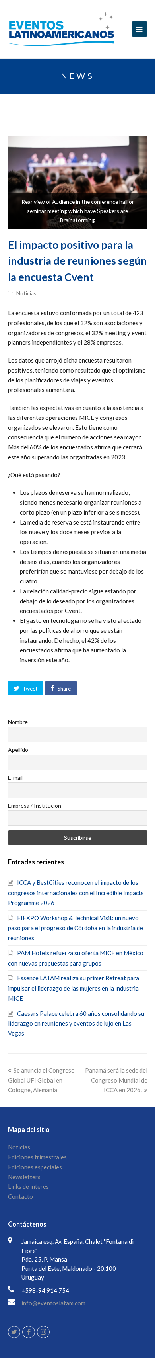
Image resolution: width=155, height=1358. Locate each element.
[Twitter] (14, 1332)
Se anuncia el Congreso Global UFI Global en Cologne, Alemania (41, 1080)
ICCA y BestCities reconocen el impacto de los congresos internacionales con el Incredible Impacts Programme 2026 (76, 892)
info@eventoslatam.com (53, 1303)
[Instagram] (43, 1332)
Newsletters (24, 1176)
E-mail (15, 777)
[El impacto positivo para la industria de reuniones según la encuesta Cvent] (77, 182)
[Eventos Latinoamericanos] (62, 28)
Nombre (18, 721)
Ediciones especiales (35, 1167)
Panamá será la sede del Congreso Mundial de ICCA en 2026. (116, 1080)
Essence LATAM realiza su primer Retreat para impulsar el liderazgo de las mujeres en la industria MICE (73, 988)
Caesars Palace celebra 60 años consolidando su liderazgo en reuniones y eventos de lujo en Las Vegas (76, 1023)
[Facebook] (28, 1332)
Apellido (18, 749)
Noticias (26, 293)
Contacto (20, 1196)
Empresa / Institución (34, 805)
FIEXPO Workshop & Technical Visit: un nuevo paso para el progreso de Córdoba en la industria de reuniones (75, 928)
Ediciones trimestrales (37, 1157)
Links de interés (28, 1186)
